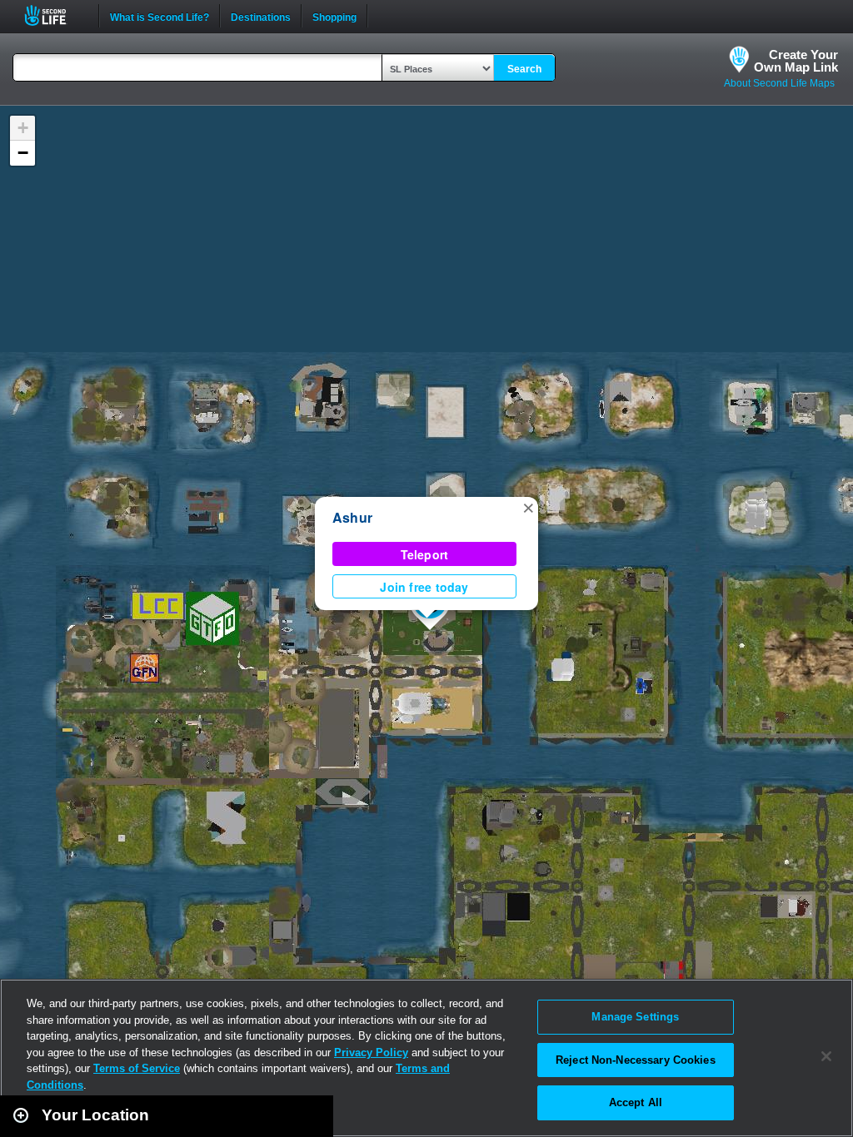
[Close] (826, 1056)
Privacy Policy (371, 1052)
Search (524, 69)
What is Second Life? (159, 16)
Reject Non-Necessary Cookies (636, 1060)
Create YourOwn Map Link (796, 60)
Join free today (424, 586)
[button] (528, 507)
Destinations (261, 16)
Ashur (352, 517)
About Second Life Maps (779, 83)
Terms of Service (136, 1068)
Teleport (425, 554)
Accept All (635, 1102)
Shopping (334, 16)
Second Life (54, 15)
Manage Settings (635, 1016)
